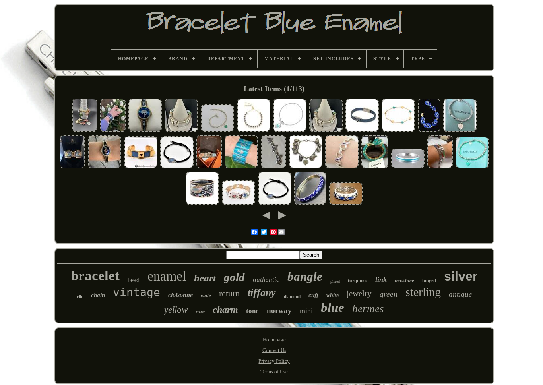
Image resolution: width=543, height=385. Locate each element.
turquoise (357, 280)
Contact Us (274, 350)
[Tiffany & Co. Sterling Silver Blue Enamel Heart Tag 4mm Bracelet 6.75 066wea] (217, 131)
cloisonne (180, 295)
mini (306, 311)
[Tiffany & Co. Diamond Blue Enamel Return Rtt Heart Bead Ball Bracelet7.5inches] (459, 131)
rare (200, 312)
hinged (429, 280)
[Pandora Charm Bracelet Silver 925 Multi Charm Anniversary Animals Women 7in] (181, 131)
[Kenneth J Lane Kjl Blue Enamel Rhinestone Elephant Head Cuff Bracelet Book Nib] (375, 167)
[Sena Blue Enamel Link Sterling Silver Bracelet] (241, 167)
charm (225, 309)
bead (134, 280)
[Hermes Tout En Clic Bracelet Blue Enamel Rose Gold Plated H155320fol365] (202, 204)
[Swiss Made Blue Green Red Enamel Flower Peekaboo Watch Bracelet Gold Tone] (104, 167)
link (381, 279)
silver (460, 276)
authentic (266, 279)
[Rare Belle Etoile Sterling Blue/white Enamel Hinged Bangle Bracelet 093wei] (345, 204)
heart (205, 278)
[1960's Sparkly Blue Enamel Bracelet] (112, 131)
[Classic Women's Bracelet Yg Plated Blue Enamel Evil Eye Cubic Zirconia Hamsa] (253, 131)
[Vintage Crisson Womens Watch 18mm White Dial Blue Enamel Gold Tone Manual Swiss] (145, 131)
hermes (368, 309)
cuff (313, 295)
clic (80, 296)
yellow (176, 310)
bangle (304, 276)
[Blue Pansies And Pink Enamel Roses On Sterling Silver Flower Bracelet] (238, 204)
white (332, 295)
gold (234, 277)
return (229, 293)
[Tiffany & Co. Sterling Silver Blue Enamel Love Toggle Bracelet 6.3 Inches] (289, 131)
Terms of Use (274, 372)
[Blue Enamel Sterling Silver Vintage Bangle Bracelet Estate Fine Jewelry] (310, 204)
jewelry (359, 293)
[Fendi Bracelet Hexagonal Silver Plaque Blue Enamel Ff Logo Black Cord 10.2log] (176, 167)
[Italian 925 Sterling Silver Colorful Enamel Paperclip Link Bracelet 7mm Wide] (440, 167)
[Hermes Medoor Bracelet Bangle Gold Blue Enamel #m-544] (140, 167)
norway (279, 310)
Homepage (274, 339)
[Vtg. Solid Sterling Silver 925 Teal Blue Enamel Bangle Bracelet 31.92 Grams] (407, 167)
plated (335, 281)
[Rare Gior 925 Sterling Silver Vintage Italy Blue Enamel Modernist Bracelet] (273, 167)
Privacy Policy (274, 361)
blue (332, 307)
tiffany (262, 292)
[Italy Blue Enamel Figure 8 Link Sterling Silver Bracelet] (341, 167)
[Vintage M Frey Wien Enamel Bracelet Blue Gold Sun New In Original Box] (72, 167)
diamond (292, 296)
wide (206, 295)
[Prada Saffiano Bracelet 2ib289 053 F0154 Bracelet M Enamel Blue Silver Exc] (362, 131)
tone (252, 311)
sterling (423, 291)
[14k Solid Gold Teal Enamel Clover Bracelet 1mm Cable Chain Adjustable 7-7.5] (398, 131)
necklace (404, 280)
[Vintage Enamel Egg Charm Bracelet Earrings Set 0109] (84, 131)
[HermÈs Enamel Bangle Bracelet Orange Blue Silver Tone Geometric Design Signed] (209, 167)
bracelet (95, 275)
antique (460, 294)
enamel (166, 276)
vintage (136, 292)
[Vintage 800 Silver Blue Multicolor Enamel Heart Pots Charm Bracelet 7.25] (305, 167)
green (389, 294)
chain (98, 295)
